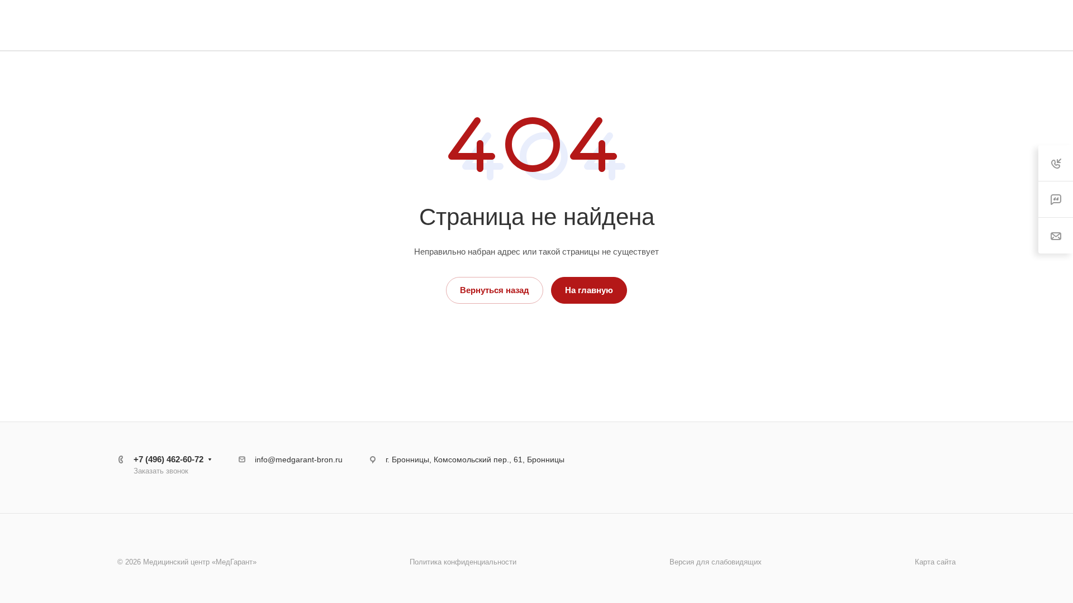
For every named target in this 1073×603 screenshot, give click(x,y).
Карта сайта (935, 562)
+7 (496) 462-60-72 (168, 459)
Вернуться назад (494, 290)
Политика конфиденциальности (463, 562)
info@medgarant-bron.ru (299, 459)
